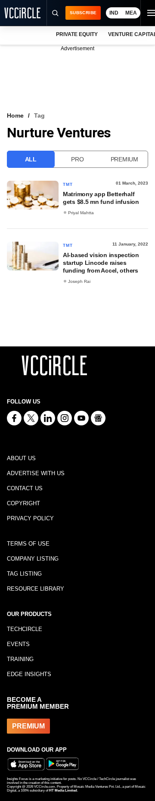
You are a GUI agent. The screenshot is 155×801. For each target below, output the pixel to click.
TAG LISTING (24, 573)
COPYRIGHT (23, 503)
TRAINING (20, 659)
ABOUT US (21, 458)
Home (15, 115)
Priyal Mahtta (81, 212)
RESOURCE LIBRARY (35, 589)
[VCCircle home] (22, 13)
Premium (124, 159)
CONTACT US (25, 488)
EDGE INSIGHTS (29, 674)
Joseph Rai (79, 281)
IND (113, 13)
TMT (68, 184)
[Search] (54, 13)
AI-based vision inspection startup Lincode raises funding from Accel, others (101, 263)
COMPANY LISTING (33, 558)
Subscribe (83, 12)
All (31, 159)
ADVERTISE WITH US (36, 473)
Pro (77, 159)
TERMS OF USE (28, 543)
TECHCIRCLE (24, 629)
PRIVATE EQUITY (77, 34)
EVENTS (18, 644)
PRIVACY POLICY (30, 518)
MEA (131, 13)
